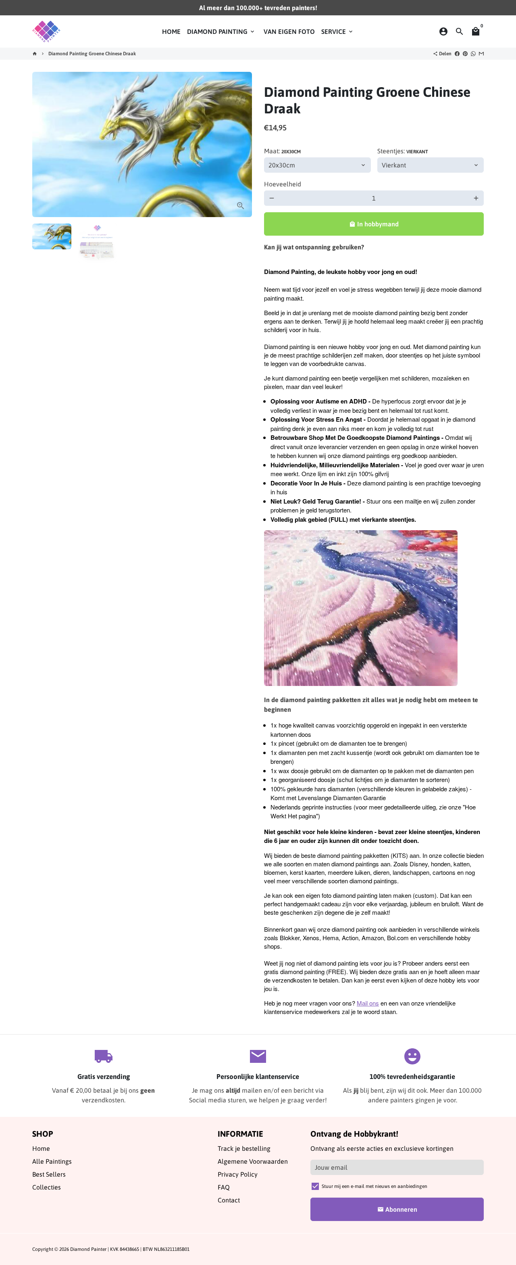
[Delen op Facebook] (457, 53)
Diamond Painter (88, 1249)
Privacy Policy (238, 1174)
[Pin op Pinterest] (465, 53)
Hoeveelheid (282, 184)
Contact (229, 1200)
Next (241, 144)
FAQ (224, 1187)
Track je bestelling (244, 1148)
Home (41, 1148)
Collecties (46, 1187)
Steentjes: (402, 151)
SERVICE (337, 31)
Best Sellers (49, 1174)
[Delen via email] (481, 53)
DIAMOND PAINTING (221, 31)
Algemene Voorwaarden (253, 1161)
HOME (171, 31)
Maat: (282, 151)
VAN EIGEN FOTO (289, 31)
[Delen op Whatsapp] (473, 53)
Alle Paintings (52, 1161)
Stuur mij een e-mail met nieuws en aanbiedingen (374, 1186)
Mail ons (368, 1003)
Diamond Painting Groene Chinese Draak (92, 53)
